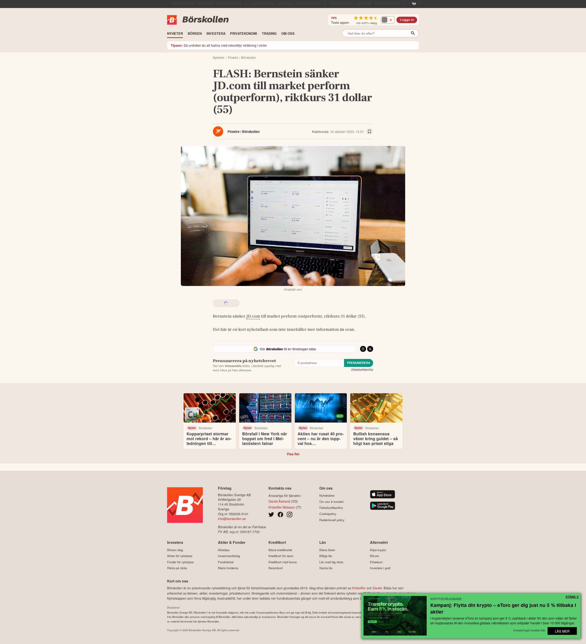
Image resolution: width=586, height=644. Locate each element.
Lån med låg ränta (331, 562)
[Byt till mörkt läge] (388, 20)
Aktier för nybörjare (179, 556)
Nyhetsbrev (327, 495)
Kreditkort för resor (281, 556)
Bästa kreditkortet (280, 550)
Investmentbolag (229, 556)
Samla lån (326, 568)
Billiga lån (325, 556)
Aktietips (224, 550)
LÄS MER (562, 631)
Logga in (407, 20)
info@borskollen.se (232, 518)
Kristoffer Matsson (282, 507)
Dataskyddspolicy (362, 369)
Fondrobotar (226, 562)
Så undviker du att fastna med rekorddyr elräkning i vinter (219, 45)
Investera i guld (380, 568)
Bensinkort (276, 568)
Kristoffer (359, 587)
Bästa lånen (327, 550)
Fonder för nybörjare (180, 562)
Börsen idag (175, 550)
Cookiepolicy (327, 514)
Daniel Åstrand (279, 501)
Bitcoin (374, 556)
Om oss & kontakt (331, 501)
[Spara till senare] (369, 131)
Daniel (377, 587)
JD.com (253, 316)
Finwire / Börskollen (244, 131)
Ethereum (376, 562)
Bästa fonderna (228, 568)
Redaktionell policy (332, 520)
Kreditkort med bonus (283, 562)
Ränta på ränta (177, 568)
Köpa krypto (378, 550)
